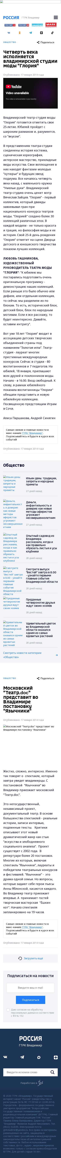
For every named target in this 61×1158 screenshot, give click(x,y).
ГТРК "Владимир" (32, 433)
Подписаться (30, 1000)
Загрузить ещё (33, 958)
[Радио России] (37, 25)
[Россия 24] (23, 25)
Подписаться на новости (30, 976)
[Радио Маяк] (51, 26)
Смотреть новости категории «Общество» (22, 655)
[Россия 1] (10, 25)
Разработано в (28, 1082)
